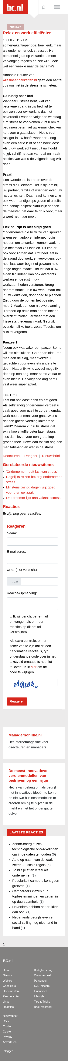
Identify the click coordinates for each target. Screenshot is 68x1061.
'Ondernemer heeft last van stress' (31, 471)
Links (6, 1001)
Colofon (7, 1031)
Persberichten (11, 996)
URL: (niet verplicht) (22, 570)
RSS (6, 1021)
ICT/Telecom (42, 985)
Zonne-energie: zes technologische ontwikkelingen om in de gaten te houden (35, 849)
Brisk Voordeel (43, 1006)
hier (33, 667)
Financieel (40, 991)
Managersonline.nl (25, 735)
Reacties (8, 1006)
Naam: (12, 533)
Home (6, 970)
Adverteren (9, 1042)
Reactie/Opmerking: (22, 593)
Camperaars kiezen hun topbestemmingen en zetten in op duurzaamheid (35, 896)
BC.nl (8, 961)
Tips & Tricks (42, 1001)
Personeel (40, 980)
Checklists (9, 985)
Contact (7, 1026)
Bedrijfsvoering (43, 970)
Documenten (11, 991)
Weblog (7, 980)
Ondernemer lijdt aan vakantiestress (33, 498)
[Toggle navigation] (56, 7)
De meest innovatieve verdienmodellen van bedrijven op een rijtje (28, 775)
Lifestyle (39, 996)
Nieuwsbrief (51, 456)
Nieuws (7, 975)
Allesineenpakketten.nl (20, 80)
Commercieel (42, 975)
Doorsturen (11, 456)
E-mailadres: (16, 551)
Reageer (30, 456)
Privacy (7, 1036)
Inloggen (8, 1051)
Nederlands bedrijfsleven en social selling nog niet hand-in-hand (35, 922)
